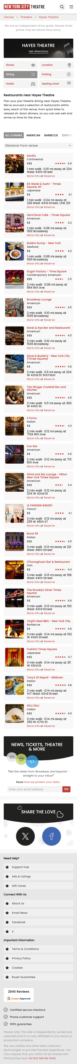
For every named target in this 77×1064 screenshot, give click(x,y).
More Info (34, 176)
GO (66, 789)
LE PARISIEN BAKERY (40, 505)
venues (9, 17)
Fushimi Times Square (42, 649)
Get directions (38, 51)
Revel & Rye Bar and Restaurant (48, 328)
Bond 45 (32, 533)
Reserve (49, 176)
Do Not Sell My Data (42, 1058)
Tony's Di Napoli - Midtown (45, 677)
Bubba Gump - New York (44, 243)
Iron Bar (32, 446)
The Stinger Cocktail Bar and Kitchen (46, 388)
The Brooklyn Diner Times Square (44, 591)
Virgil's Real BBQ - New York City (48, 621)
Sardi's (31, 156)
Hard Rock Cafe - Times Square (48, 215)
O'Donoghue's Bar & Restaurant (48, 562)
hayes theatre (48, 17)
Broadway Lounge (39, 299)
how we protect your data (42, 782)
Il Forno (32, 418)
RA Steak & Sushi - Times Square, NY (44, 185)
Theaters (26, 17)
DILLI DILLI (33, 705)
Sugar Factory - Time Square (47, 271)
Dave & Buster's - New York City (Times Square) (48, 357)
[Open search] (62, 6)
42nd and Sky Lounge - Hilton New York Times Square (47, 475)
